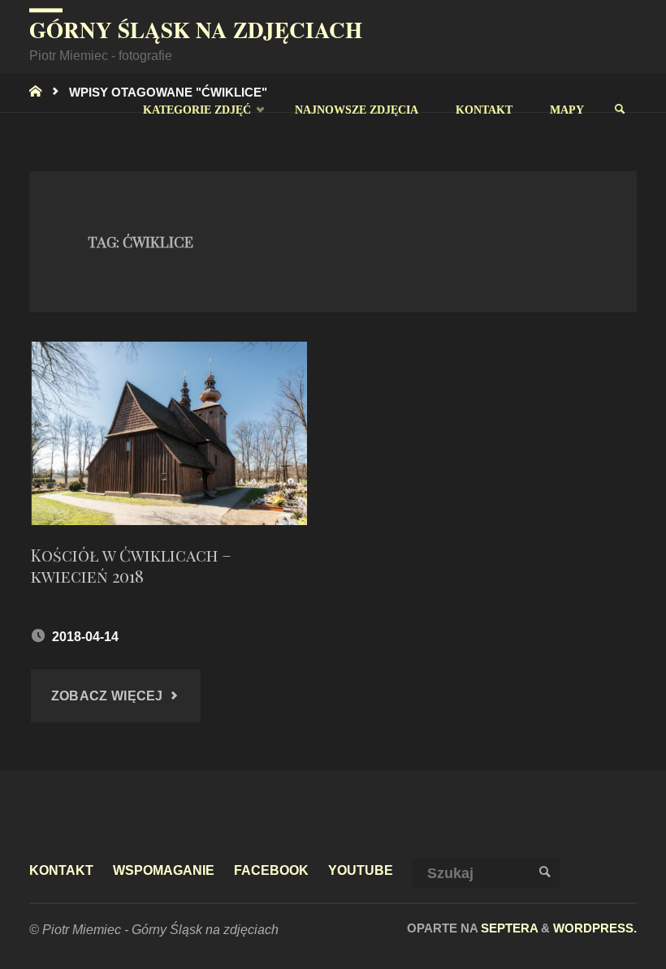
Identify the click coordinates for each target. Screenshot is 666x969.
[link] (619, 109)
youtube (360, 870)
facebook (271, 870)
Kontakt (61, 870)
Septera (508, 928)
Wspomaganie (163, 870)
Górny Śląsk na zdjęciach (195, 29)
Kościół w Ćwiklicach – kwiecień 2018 (131, 565)
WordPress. (595, 928)
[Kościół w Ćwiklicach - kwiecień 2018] (168, 433)
